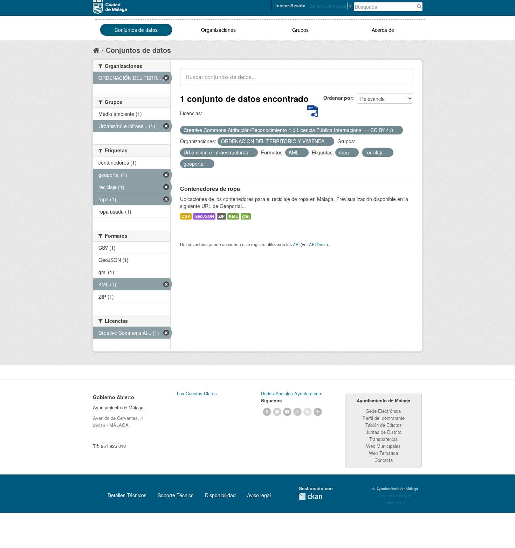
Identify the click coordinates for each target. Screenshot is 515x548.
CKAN (310, 496)
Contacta (384, 460)
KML (233, 216)
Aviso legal (259, 495)
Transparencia (383, 439)
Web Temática (383, 453)
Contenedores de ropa (210, 189)
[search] (403, 81)
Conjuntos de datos (136, 29)
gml (245, 216)
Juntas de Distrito (383, 432)
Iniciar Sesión (290, 5)
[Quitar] (396, 130)
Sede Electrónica (383, 411)
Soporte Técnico (176, 495)
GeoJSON (204, 216)
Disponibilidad (220, 495)
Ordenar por (337, 97)
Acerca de (383, 29)
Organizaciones (218, 29)
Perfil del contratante (384, 418)
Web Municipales (383, 446)
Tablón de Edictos (383, 425)
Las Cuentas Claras (197, 393)
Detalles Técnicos (127, 495)
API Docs (318, 244)
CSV (185, 216)
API (296, 244)
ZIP (221, 216)
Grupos (300, 29)
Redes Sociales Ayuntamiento (291, 393)
